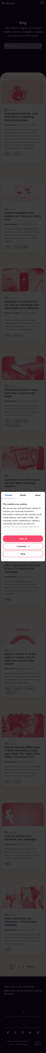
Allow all (23, 539)
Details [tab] (23, 495)
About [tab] (37, 495)
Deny (23, 554)
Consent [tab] (8, 495)
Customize (21, 546)
